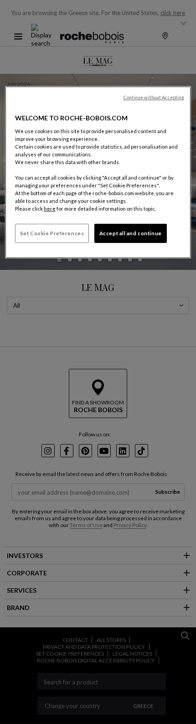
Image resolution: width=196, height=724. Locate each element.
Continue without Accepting (154, 97)
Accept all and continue (130, 233)
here (50, 209)
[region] (98, 172)
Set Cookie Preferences (52, 233)
